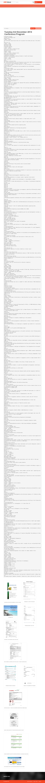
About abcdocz (29, 781)
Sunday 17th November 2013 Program (29, 685)
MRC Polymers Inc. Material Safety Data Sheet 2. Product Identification (15, 661)
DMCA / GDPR (36, 781)
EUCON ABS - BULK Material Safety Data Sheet (11, 639)
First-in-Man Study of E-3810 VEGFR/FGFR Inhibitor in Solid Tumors (14, 766)
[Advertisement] (22, 17)
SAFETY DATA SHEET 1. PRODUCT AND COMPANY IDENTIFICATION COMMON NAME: (15, 707)
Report (33, 28)
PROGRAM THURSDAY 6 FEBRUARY (10, 685)
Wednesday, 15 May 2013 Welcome (29, 601)
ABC (7, 2)
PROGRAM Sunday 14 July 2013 (29, 625)
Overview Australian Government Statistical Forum (12, 602)
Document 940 (10, 617)
